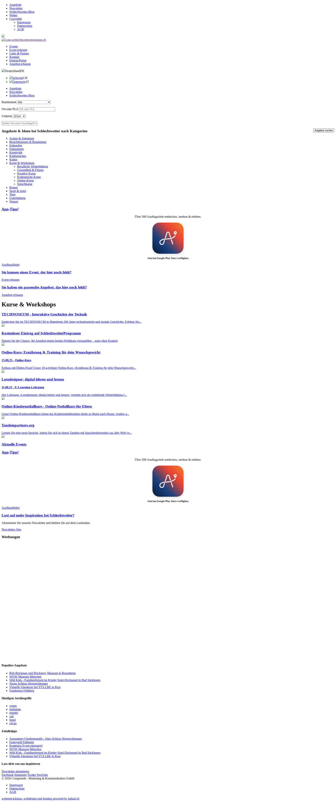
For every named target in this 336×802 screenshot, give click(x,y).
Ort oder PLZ (10, 109)
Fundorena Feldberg (21, 690)
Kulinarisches (17, 156)
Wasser (13, 201)
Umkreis (7, 116)
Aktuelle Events (14, 444)
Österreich (18, 81)
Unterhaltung (17, 198)
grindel (13, 712)
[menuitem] (171, 5)
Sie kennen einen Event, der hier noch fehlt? (37, 272)
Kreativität (15, 152)
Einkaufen (15, 145)
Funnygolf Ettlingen (21, 742)
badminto (15, 709)
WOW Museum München (25, 676)
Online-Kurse (25, 180)
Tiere (12, 194)
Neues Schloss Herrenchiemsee (28, 683)
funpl (12, 719)
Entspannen (16, 149)
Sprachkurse (24, 184)
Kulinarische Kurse (29, 177)
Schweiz (17, 78)
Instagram (20, 775)
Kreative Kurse (26, 173)
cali (11, 716)
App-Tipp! (10, 209)
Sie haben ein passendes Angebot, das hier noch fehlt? (44, 287)
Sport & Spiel (17, 191)
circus (13, 723)
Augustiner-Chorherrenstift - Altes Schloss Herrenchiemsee (45, 738)
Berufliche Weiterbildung (32, 166)
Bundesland (9, 102)
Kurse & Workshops (21, 163)
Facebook (8, 775)
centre (13, 705)
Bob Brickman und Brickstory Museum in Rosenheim (42, 673)
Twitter (31, 775)
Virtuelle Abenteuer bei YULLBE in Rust (34, 687)
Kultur (13, 159)
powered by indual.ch (40, 798)
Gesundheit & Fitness (30, 170)
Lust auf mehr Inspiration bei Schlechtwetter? (38, 515)
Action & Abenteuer (21, 138)
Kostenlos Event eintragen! (26, 745)
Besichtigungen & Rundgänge (27, 142)
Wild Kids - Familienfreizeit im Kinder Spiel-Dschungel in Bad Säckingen (54, 680)
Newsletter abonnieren (15, 771)
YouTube (42, 775)
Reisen (13, 187)
